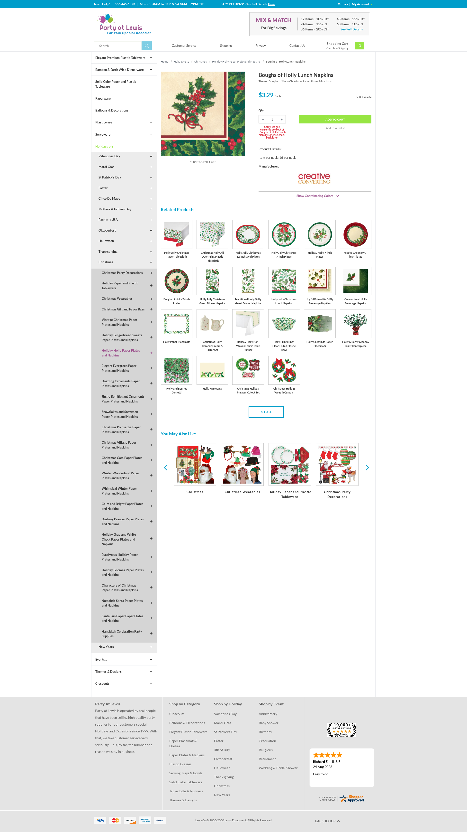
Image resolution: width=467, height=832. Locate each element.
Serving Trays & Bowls (185, 773)
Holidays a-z (104, 146)
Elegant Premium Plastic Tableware (120, 58)
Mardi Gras (106, 167)
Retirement (267, 759)
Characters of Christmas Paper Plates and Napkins (120, 587)
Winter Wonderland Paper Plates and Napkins (120, 475)
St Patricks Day (225, 732)
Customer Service (184, 45)
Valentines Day (109, 156)
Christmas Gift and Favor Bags (123, 309)
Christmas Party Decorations (122, 273)
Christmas (106, 262)
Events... (101, 659)
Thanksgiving (108, 251)
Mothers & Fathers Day (115, 209)
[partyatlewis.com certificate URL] (341, 798)
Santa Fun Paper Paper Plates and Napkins (122, 618)
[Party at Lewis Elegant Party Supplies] (136, 24)
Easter (103, 188)
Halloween (106, 241)
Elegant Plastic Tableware (188, 732)
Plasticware (103, 122)
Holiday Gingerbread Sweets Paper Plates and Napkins (122, 337)
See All (266, 412)
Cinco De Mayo (109, 198)
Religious (266, 750)
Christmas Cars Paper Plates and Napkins (122, 460)
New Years (106, 647)
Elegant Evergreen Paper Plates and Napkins (119, 368)
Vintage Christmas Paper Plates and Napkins (119, 322)
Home (164, 61)
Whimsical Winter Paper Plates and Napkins (119, 490)
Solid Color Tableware (185, 782)
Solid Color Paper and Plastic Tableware (115, 84)
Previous (165, 467)
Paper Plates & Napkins (187, 755)
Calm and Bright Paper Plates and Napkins (122, 506)
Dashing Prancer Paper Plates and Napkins (123, 521)
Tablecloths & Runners (186, 791)
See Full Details (352, 29)
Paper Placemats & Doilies (183, 743)
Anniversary (268, 714)
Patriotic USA (108, 220)
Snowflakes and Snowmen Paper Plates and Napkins (120, 414)
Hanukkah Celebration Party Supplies (122, 633)
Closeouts (102, 683)
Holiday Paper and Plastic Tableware (120, 285)
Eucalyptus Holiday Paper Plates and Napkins (120, 557)
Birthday (265, 732)
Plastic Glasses (180, 764)
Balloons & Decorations (111, 110)
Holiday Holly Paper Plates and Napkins (121, 352)
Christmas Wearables (117, 298)
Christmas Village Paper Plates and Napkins (119, 444)
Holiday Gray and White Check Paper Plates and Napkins (119, 539)
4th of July (222, 750)
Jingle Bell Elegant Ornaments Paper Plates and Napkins (123, 398)
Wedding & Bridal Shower (278, 768)
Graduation (267, 741)
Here (271, 4)
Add (335, 119)
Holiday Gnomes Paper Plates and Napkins (123, 572)
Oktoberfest (107, 230)
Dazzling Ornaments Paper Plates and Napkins (121, 383)
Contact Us (297, 45)
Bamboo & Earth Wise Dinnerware (119, 70)
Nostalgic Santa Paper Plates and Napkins (122, 603)
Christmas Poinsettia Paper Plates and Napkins (121, 429)
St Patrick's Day (110, 177)
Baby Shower (268, 723)
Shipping (226, 45)
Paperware (103, 98)
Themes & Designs (108, 671)
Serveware (102, 134)
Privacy (260, 45)
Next (367, 467)
